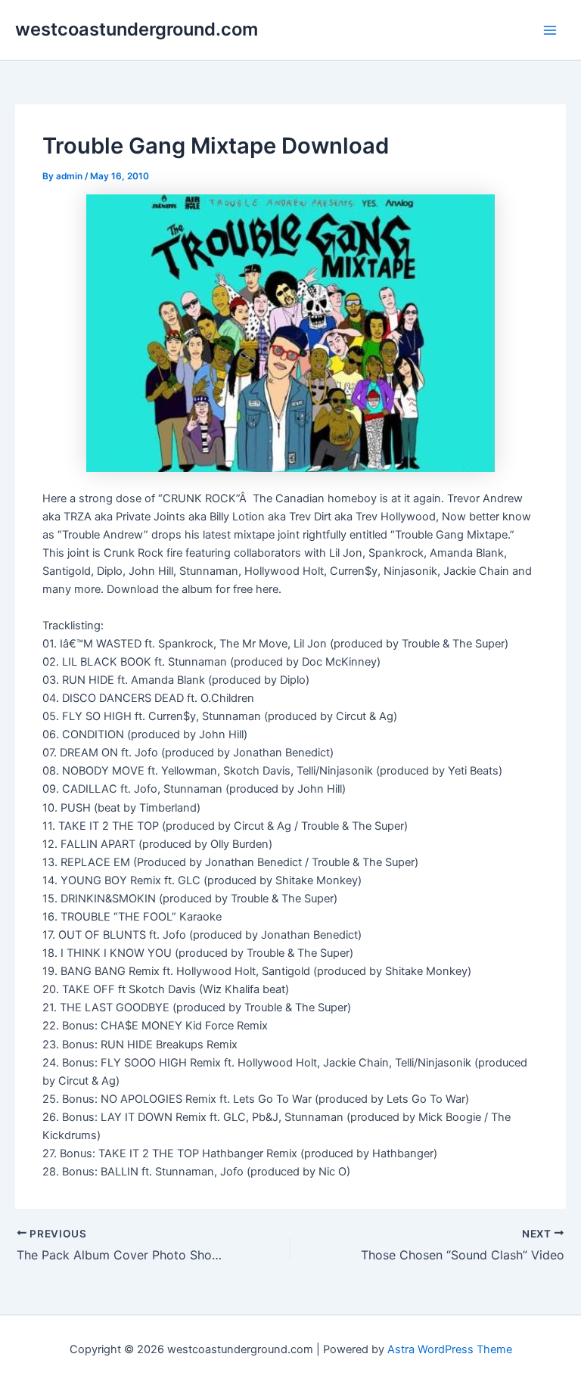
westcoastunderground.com (136, 29)
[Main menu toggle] (550, 30)
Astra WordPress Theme (449, 1349)
